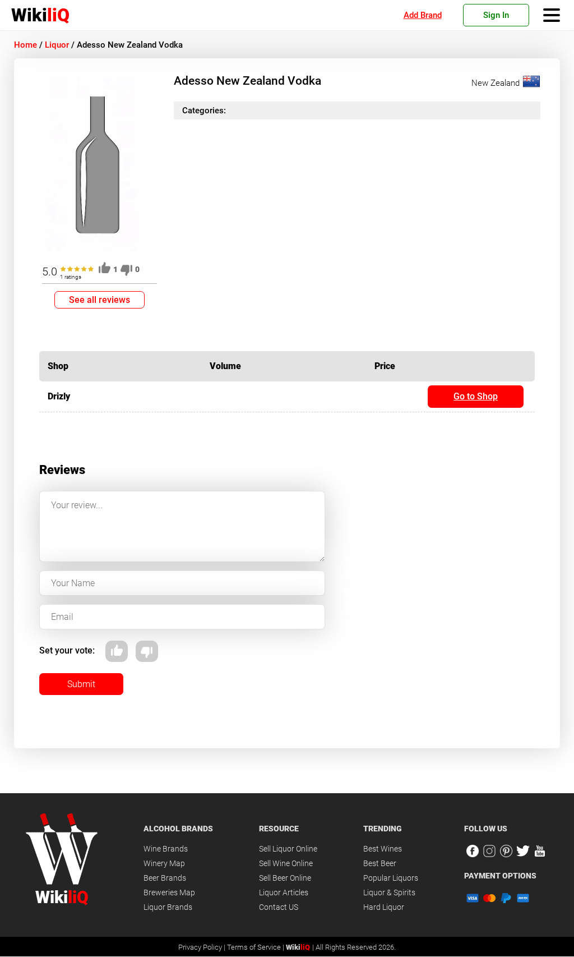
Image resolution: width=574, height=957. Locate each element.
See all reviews (99, 300)
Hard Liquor (383, 907)
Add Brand (423, 15)
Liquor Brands (168, 907)
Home (25, 45)
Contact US (278, 907)
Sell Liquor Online (288, 848)
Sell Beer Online (285, 877)
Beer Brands (165, 877)
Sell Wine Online (286, 863)
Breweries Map (169, 892)
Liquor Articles (283, 892)
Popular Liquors (390, 877)
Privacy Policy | (202, 947)
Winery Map (164, 863)
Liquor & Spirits (389, 892)
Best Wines (382, 848)
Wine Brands (166, 848)
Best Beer (379, 863)
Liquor (57, 45)
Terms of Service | (256, 947)
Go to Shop (475, 396)
